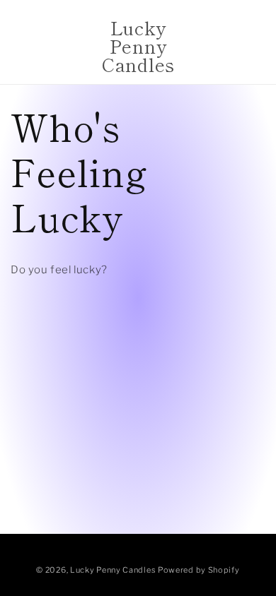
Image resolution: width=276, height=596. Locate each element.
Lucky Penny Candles (113, 570)
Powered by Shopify (199, 570)
